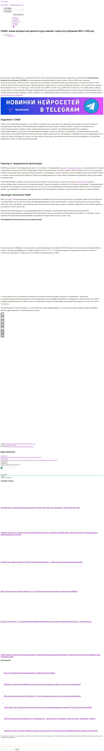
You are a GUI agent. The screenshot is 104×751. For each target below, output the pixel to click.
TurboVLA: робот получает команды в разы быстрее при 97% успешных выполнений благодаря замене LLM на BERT (51, 731)
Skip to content (4, 1)
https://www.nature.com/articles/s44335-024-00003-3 (20, 446)
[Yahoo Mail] (52, 332)
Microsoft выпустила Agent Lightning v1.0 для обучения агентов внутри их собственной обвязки (39, 591)
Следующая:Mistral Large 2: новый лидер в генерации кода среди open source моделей (21, 456)
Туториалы (16, 19)
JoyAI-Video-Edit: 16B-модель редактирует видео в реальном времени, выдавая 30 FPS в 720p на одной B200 (48, 707)
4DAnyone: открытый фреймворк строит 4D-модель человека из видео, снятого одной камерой (42, 684)
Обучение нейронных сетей (27, 443)
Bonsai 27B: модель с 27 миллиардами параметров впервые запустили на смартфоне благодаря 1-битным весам (46, 622)
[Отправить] (52, 335)
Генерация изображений (13, 443)
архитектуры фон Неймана (71, 168)
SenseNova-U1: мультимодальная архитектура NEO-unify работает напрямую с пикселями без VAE (40, 508)
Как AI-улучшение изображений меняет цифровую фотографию (29, 673)
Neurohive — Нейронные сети (12, 5)
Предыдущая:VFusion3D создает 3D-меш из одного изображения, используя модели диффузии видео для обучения (29, 459)
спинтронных (80, 182)
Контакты (15, 24)
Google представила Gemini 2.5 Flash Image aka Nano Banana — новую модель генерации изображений (41, 562)
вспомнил (8, 199)
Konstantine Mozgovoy (11, 445)
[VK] (52, 321)
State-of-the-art (16, 22)
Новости (15, 17)
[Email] (52, 328)
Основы (15, 23)
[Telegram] (52, 314)
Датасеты (15, 20)
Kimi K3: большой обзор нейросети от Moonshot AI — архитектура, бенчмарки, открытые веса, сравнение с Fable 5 (49, 719)
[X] (52, 325)
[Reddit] (52, 318)
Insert (17, 749)
